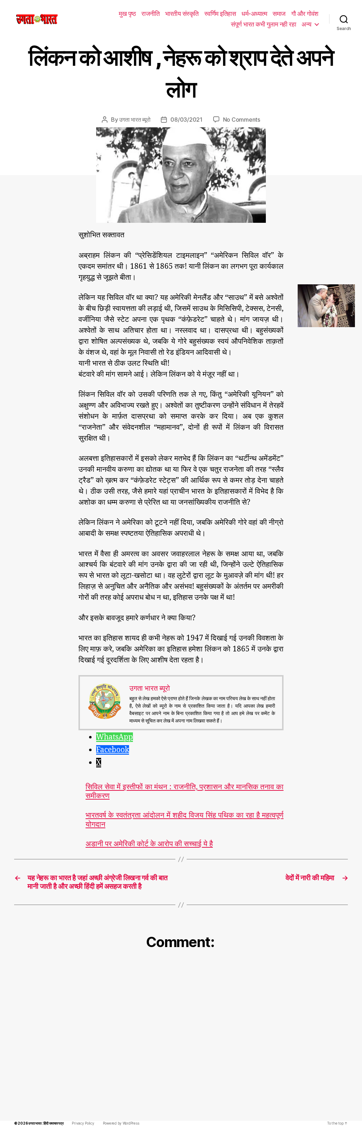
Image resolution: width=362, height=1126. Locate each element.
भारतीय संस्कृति (182, 13)
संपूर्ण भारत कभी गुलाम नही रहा (263, 24)
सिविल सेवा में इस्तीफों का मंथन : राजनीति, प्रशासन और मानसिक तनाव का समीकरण (185, 791)
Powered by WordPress (121, 1123)
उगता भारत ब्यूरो (134, 119)
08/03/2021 (186, 119)
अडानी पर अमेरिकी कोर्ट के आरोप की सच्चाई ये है (149, 844)
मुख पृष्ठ (127, 13)
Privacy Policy (83, 1123)
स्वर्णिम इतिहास (220, 13)
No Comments (241, 119)
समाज (279, 13)
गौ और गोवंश (305, 13)
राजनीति (150, 13)
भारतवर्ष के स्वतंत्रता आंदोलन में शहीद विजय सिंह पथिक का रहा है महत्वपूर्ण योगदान (185, 820)
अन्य (306, 24)
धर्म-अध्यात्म (254, 13)
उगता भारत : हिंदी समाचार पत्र (45, 1123)
